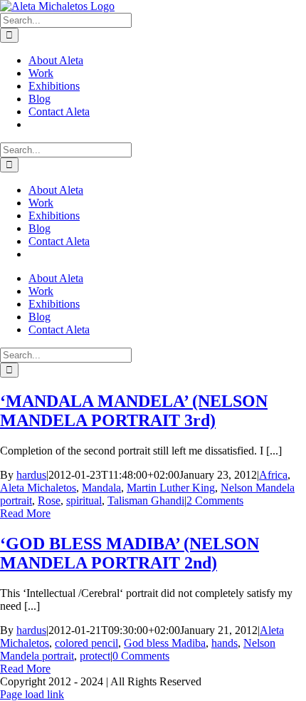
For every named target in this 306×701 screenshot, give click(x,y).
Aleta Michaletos (38, 488)
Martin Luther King (171, 488)
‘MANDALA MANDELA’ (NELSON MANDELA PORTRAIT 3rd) (134, 411)
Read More (25, 513)
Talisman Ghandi (145, 500)
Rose (49, 500)
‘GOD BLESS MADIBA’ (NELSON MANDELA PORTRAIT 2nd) (129, 553)
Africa (273, 475)
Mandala (101, 488)
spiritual (84, 500)
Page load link (32, 694)
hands (224, 643)
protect (95, 656)
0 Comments (140, 656)
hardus (31, 475)
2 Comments (214, 500)
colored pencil (86, 643)
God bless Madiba (165, 643)
